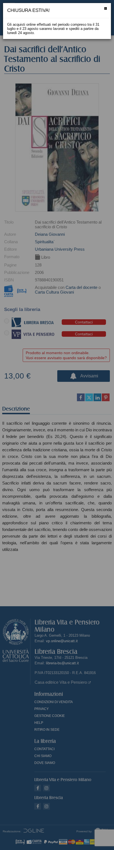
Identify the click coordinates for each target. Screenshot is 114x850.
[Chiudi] (105, 8)
